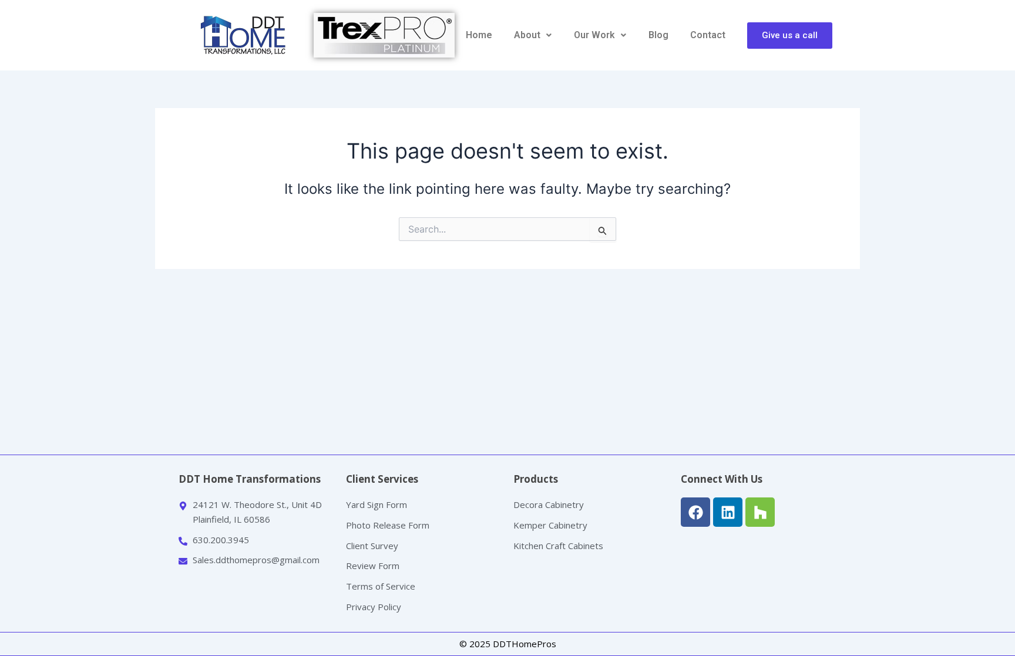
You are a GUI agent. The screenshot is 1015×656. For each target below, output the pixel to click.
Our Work (594, 35)
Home (479, 35)
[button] (533, 35)
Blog (658, 35)
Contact (707, 35)
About (527, 35)
